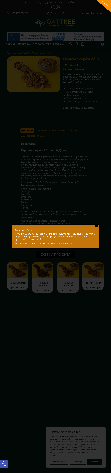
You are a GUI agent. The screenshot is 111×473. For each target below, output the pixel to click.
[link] (4, 464)
